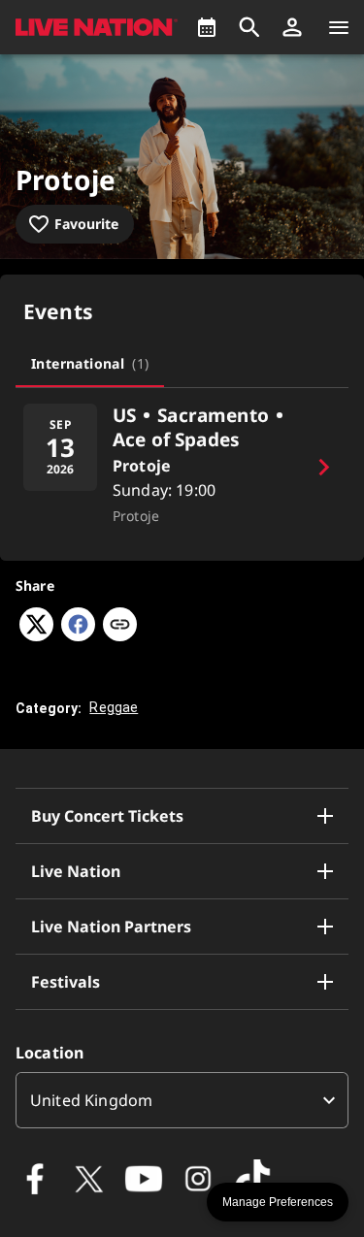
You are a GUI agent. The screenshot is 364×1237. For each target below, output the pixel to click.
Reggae (113, 707)
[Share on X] (36, 635)
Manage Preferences (277, 1202)
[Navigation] (339, 27)
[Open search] (249, 27)
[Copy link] (120, 625)
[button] (292, 27)
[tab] (90, 364)
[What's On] (206, 27)
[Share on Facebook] (78, 635)
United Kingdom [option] (91, 1100)
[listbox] (182, 1100)
